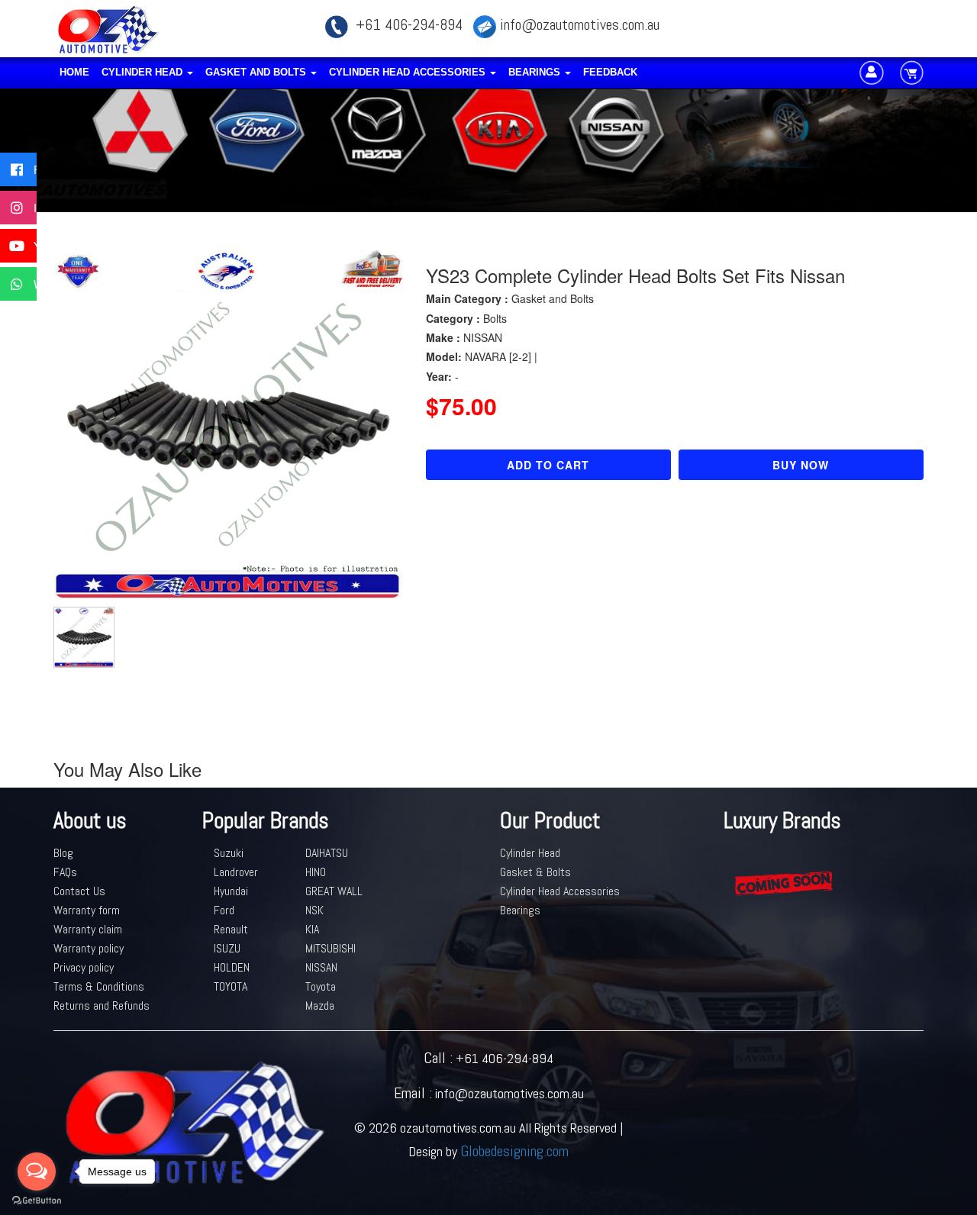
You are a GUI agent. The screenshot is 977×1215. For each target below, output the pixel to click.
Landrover (236, 872)
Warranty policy (88, 948)
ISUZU (227, 948)
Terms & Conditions (98, 986)
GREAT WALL (334, 891)
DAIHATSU (326, 853)
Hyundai (231, 891)
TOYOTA (230, 986)
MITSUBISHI (330, 948)
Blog (63, 853)
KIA (312, 929)
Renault (231, 929)
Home (74, 72)
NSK (314, 910)
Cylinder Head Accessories (408, 72)
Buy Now (800, 464)
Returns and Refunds (101, 1005)
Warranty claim (87, 929)
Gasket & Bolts (535, 872)
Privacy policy (83, 967)
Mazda (319, 1005)
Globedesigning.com (514, 1151)
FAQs (65, 872)
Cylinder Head (143, 72)
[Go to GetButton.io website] (36, 1200)
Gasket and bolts (257, 72)
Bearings (535, 72)
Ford (224, 910)
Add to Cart (548, 464)
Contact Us (79, 891)
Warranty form (86, 910)
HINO (315, 872)
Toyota (320, 986)
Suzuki (228, 853)
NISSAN (321, 967)
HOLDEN (232, 967)
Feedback (610, 72)
